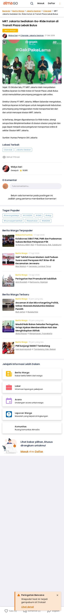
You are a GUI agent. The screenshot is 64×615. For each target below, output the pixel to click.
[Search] (32, 3)
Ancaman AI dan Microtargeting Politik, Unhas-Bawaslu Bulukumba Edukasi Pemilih (37, 305)
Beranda (6, 11)
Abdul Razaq (21, 333)
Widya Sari (13, 35)
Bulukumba (33, 312)
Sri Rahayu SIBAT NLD (24, 244)
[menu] (60, 3)
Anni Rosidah (21, 282)
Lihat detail (27, 606)
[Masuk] (10, 445)
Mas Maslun (20, 266)
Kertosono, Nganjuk (39, 282)
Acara (18, 399)
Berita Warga (18, 11)
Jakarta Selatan (33, 11)
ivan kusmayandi (23, 349)
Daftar (51, 3)
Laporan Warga (23, 413)
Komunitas (20, 426)
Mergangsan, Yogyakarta (40, 333)
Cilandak (47, 11)
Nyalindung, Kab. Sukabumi (49, 244)
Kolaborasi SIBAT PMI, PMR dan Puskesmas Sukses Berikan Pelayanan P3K (38, 240)
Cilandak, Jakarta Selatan (32, 35)
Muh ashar (20, 312)
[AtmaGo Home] (10, 3)
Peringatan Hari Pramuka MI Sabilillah (36, 278)
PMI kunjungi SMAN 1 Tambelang (32, 345)
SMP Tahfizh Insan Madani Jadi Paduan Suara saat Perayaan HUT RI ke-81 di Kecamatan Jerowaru (36, 260)
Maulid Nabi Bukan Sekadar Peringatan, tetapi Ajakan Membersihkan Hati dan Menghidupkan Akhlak (37, 327)
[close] (57, 595)
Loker (18, 386)
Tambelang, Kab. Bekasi (45, 349)
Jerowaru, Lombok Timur (40, 266)
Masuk (40, 3)
